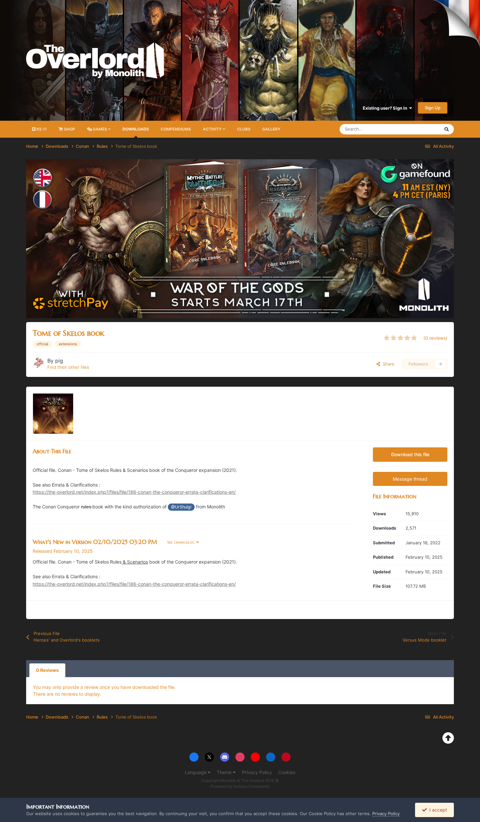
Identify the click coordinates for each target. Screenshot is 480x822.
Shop (69, 129)
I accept (437, 810)
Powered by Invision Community (240, 786)
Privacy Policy (257, 772)
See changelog (181, 542)
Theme (225, 772)
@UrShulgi (181, 506)
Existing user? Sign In (386, 108)
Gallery (271, 129)
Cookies (286, 772)
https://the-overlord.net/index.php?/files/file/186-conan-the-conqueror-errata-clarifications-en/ (134, 492)
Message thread (410, 479)
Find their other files (68, 367)
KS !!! (41, 129)
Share (387, 363)
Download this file (410, 454)
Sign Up (432, 107)
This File (422, 129)
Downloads (135, 129)
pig (59, 360)
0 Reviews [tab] (47, 670)
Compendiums (176, 129)
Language (196, 772)
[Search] (446, 129)
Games (100, 129)
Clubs (243, 129)
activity (213, 129)
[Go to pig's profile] (38, 362)
